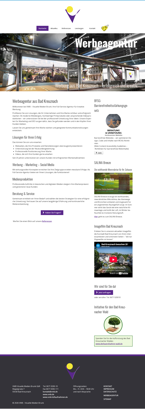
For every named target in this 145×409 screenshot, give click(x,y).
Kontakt (108, 386)
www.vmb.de (48, 394)
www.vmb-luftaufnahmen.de (55, 397)
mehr (100, 153)
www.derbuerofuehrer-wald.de (109, 344)
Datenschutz (110, 391)
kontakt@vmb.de (50, 391)
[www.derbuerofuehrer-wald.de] (113, 324)
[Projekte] (105, 29)
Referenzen (47, 221)
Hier (96, 216)
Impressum (109, 389)
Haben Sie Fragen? (53, 212)
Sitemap (107, 399)
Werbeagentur (111, 395)
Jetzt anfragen (105, 292)
